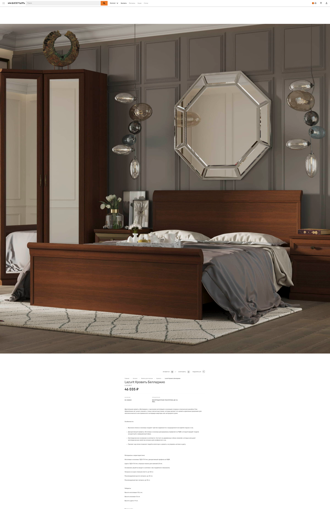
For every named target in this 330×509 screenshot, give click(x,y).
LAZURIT (128, 385)
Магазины (132, 3)
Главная (127, 378)
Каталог (135, 378)
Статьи (146, 3)
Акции (139, 3)
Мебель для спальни (147, 378)
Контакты (124, 3)
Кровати (158, 378)
